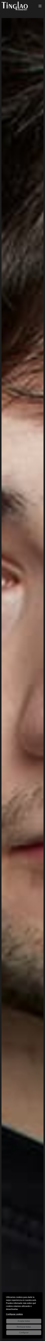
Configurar (23, 1332)
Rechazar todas (24, 1327)
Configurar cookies (14, 1314)
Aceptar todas (24, 1321)
